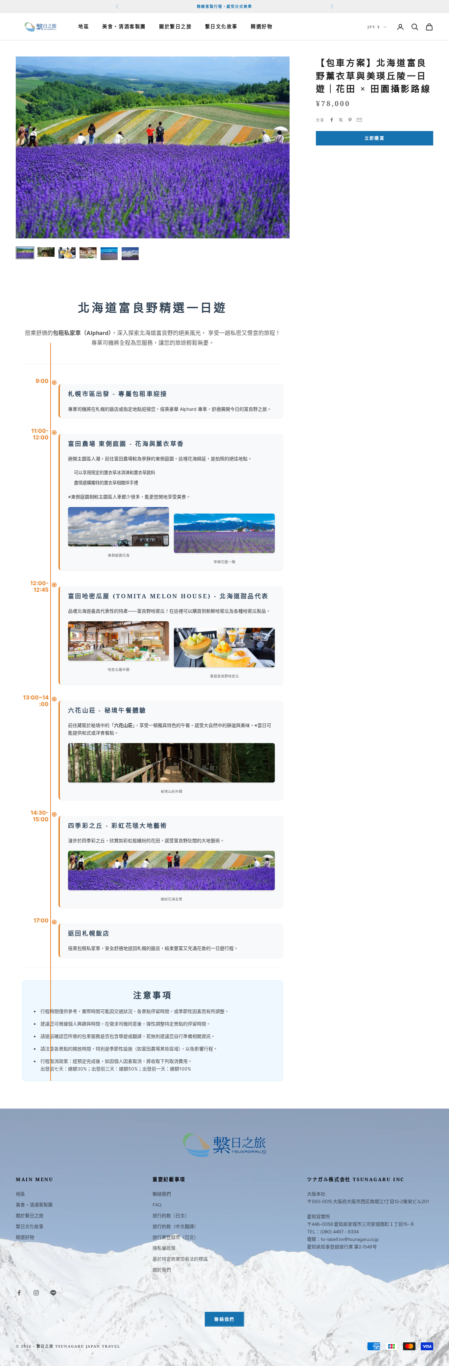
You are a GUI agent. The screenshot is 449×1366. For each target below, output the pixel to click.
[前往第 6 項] (130, 254)
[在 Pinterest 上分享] (350, 119)
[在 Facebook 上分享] (331, 119)
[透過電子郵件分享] (359, 119)
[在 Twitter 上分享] (340, 119)
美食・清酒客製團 (124, 27)
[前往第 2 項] (46, 252)
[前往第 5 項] (109, 254)
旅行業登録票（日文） (176, 1237)
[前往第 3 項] (67, 253)
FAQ (157, 1205)
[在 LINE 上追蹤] (53, 1292)
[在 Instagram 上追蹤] (36, 1292)
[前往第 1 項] (25, 253)
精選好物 (261, 27)
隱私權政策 (164, 1248)
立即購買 (375, 138)
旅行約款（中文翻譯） (176, 1226)
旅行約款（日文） (171, 1216)
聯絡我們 (162, 1194)
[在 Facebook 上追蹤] (19, 1292)
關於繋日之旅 (175, 27)
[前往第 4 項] (88, 253)
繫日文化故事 (221, 27)
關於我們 (162, 1270)
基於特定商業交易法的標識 (180, 1259)
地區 (83, 27)
